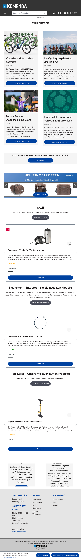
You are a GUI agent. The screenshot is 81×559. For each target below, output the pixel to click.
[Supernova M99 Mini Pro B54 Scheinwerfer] (40, 236)
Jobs (54, 502)
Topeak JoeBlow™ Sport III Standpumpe (25, 421)
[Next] (73, 185)
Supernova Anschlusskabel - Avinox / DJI (25, 336)
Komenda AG (59, 495)
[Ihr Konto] (54, 13)
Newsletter (36, 508)
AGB (34, 505)
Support (35, 511)
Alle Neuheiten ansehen (40, 303)
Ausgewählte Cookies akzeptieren (65, 555)
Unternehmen (58, 499)
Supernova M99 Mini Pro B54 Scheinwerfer (26, 250)
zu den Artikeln (40, 195)
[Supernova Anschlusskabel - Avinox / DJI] (40, 323)
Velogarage (36, 514)
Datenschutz (37, 502)
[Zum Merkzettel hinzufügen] (69, 243)
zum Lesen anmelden (21, 83)
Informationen (43, 555)
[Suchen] (44, 13)
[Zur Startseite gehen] (14, 6)
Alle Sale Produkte (40, 217)
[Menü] (4, 13)
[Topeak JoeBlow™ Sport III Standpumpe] (40, 408)
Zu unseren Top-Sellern (40, 384)
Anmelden (40, 160)
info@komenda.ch (19, 532)
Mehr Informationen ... (9, 557)
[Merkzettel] (59, 13)
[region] (40, 253)
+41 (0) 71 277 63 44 (19, 508)
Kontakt (56, 505)
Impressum (36, 499)
